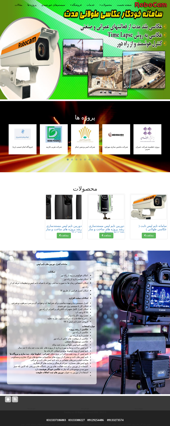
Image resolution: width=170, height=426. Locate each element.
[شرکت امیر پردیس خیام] (85, 134)
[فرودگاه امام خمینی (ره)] (22, 134)
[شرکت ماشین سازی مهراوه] (116, 134)
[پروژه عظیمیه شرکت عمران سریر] (147, 134)
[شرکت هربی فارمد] (54, 134)
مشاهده (150, 235)
